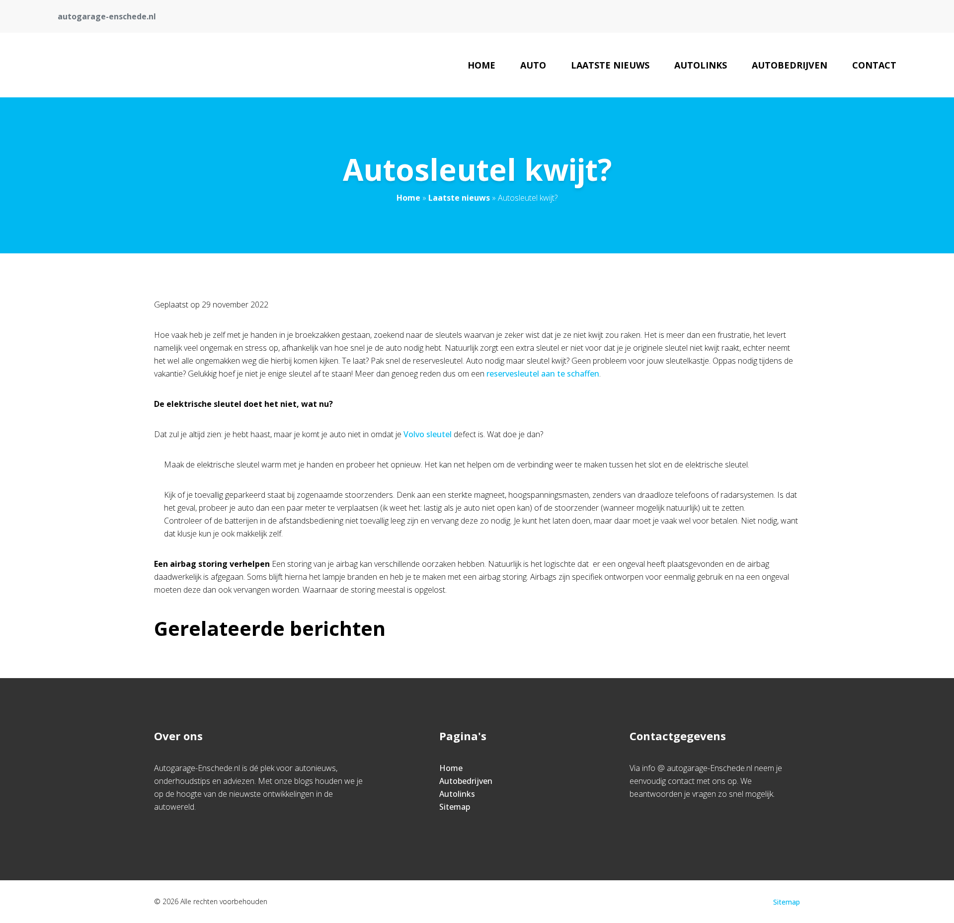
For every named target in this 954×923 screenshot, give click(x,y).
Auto (533, 65)
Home (481, 65)
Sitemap (454, 806)
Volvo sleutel (427, 434)
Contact (874, 65)
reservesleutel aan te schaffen (542, 373)
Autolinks (700, 65)
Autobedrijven (789, 65)
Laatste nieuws (610, 65)
